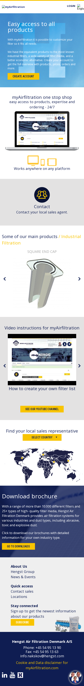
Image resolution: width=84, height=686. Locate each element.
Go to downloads (18, 546)
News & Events (23, 576)
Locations (19, 596)
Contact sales (22, 591)
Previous (4, 279)
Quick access (22, 586)
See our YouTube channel (42, 409)
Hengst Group (23, 571)
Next (79, 279)
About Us (19, 566)
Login (71, 6)
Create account (23, 76)
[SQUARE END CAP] (42, 283)
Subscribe (22, 622)
